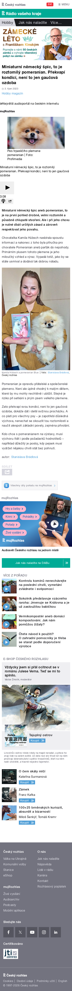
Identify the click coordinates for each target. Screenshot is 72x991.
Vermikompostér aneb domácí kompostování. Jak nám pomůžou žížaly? (42, 620)
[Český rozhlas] (13, 4)
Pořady (10, 524)
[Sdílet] (10, 201)
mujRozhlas (9, 498)
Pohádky (28, 516)
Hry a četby (13, 508)
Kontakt (42, 881)
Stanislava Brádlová (58, 372)
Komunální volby (14, 864)
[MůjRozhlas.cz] (7, 111)
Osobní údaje (25, 981)
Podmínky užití (46, 981)
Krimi (9, 516)
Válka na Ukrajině (14, 859)
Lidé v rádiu (45, 870)
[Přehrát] (7, 187)
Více (56, 22)
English (62, 981)
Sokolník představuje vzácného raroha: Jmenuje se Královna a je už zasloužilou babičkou (44, 602)
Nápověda (44, 864)
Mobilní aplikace (14, 910)
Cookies (8, 981)
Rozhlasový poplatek (51, 886)
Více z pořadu (15, 575)
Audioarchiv (11, 899)
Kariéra (42, 875)
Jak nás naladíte (33, 22)
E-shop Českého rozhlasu (25, 659)
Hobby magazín (12, 93)
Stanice (8, 870)
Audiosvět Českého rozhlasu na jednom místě (30, 550)
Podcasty (9, 905)
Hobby (7, 22)
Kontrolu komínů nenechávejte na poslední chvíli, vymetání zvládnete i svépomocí (42, 585)
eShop (7, 875)
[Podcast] (3, 201)
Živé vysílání (13, 532)
